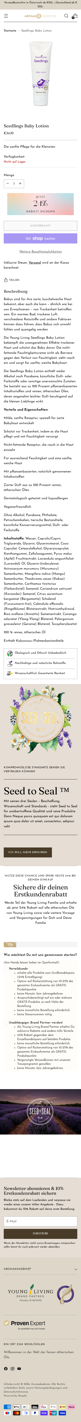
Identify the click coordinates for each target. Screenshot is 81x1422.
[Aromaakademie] (40, 16)
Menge (9, 175)
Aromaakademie (40, 1384)
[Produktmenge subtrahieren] (20, 184)
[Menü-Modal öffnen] (6, 15)
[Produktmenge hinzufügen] (7, 184)
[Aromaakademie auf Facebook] (6, 1369)
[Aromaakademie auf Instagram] (12, 1369)
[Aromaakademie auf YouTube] (19, 1369)
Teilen (14, 280)
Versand (35, 262)
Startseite (10, 30)
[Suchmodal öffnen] (66, 15)
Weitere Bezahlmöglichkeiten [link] (40, 251)
